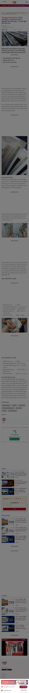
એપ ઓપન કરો (23, 687)
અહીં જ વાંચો (23, 690)
